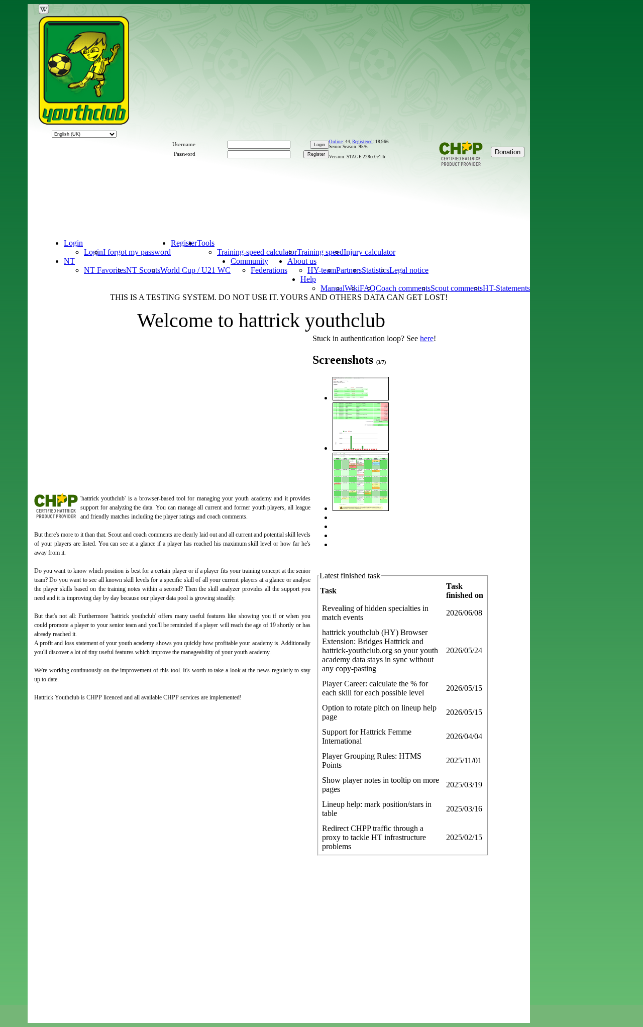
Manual (332, 288)
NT (69, 261)
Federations (269, 270)
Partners (349, 270)
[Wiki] (44, 9)
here (427, 338)
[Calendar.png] (361, 508)
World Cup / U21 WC (195, 270)
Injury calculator (369, 252)
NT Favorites (105, 270)
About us (301, 261)
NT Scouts (143, 270)
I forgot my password (137, 252)
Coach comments (403, 288)
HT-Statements (506, 288)
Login (73, 243)
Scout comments (457, 288)
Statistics (375, 270)
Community (249, 261)
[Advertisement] (284, 199)
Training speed (320, 252)
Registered (362, 141)
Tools (206, 243)
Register (184, 243)
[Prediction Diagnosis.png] (361, 397)
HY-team (321, 270)
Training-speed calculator (257, 252)
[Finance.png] (361, 448)
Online (336, 141)
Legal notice (408, 270)
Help (308, 279)
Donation (507, 152)
